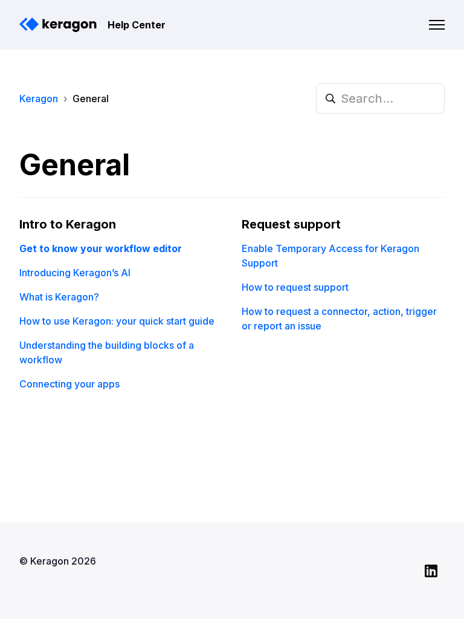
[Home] (58, 25)
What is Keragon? (59, 297)
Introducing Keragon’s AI (74, 273)
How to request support (295, 287)
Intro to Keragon (67, 224)
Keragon (38, 98)
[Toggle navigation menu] (437, 25)
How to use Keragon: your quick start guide (116, 321)
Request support (291, 224)
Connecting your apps (69, 384)
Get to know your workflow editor (100, 248)
